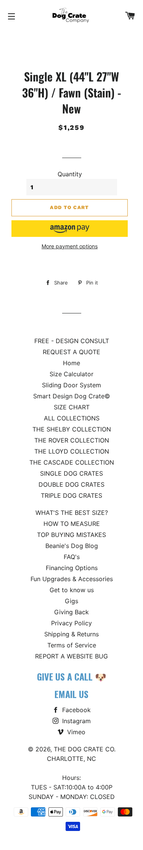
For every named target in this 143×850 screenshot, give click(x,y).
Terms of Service (71, 645)
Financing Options (72, 568)
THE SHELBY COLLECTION (71, 429)
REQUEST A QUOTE (71, 352)
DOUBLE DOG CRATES (71, 484)
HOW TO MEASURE (71, 523)
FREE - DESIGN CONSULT (71, 341)
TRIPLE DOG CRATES (71, 495)
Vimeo (75, 732)
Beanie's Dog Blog (71, 546)
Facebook (75, 710)
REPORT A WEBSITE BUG (71, 656)
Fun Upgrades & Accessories (72, 579)
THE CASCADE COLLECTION (71, 462)
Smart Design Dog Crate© (71, 396)
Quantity (70, 174)
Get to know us (72, 590)
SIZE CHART (72, 407)
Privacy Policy (71, 623)
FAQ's (72, 557)
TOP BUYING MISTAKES (71, 534)
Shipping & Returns (71, 634)
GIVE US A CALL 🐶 (71, 676)
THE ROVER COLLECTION (71, 440)
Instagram (75, 721)
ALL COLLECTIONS (72, 418)
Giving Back (71, 612)
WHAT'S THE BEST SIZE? (71, 512)
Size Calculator (71, 374)
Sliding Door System (71, 385)
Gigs (71, 601)
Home (71, 363)
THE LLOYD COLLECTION (71, 451)
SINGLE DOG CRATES (71, 473)
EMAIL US (71, 694)
